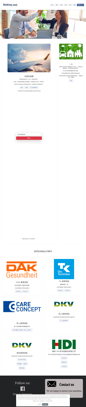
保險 (61, 4)
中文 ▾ (81, 4)
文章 (70, 4)
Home (52, 4)
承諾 (66, 4)
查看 (29, 138)
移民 (57, 4)
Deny (40, 404)
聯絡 (75, 4)
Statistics (43, 400)
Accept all (45, 404)
